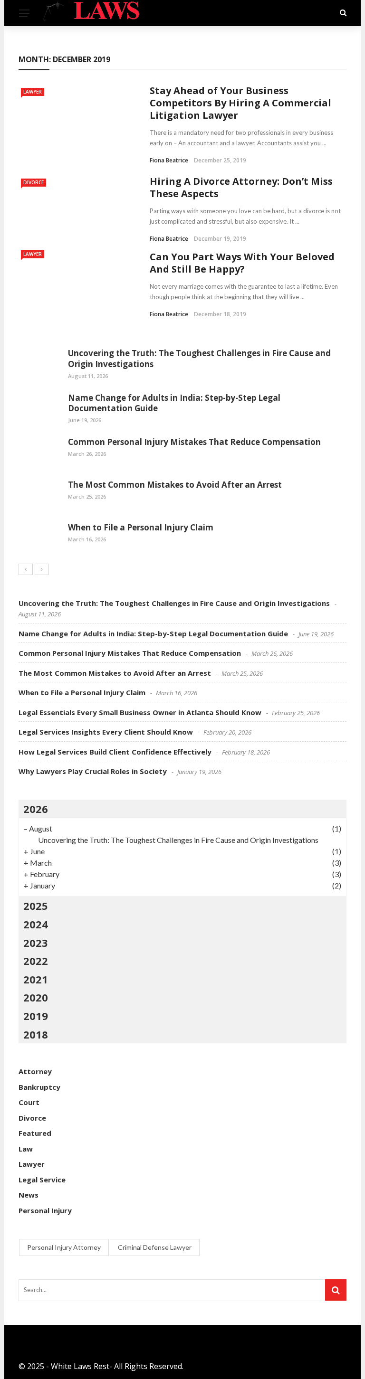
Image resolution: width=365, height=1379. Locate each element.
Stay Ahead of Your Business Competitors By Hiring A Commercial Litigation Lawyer (240, 103)
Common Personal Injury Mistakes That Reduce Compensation (194, 441)
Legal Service (42, 1179)
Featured (35, 1133)
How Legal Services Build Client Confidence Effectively (115, 751)
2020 (35, 997)
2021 (35, 979)
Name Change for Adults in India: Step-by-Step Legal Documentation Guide (174, 403)
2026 (35, 809)
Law (26, 1148)
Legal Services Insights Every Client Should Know (106, 732)
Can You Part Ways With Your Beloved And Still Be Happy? (242, 262)
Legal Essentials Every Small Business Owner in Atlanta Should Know (140, 712)
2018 (35, 1034)
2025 (35, 905)
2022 (35, 961)
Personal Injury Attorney (64, 1247)
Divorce (33, 182)
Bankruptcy (39, 1087)
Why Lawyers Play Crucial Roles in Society (93, 771)
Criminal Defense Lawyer (155, 1247)
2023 (35, 942)
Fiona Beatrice (169, 160)
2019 (35, 1016)
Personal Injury (45, 1210)
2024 (35, 924)
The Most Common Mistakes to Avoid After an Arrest (175, 484)
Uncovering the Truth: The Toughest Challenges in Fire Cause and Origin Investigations (199, 358)
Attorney (35, 1071)
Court (29, 1102)
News (28, 1195)
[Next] (42, 569)
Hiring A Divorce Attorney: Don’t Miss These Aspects (241, 187)
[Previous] (26, 569)
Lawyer (32, 91)
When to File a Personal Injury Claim (140, 527)
